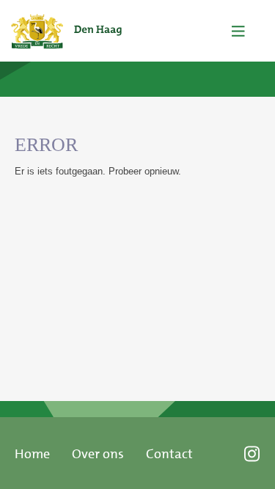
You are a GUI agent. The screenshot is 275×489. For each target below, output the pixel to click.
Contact (169, 454)
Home (32, 454)
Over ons (98, 454)
